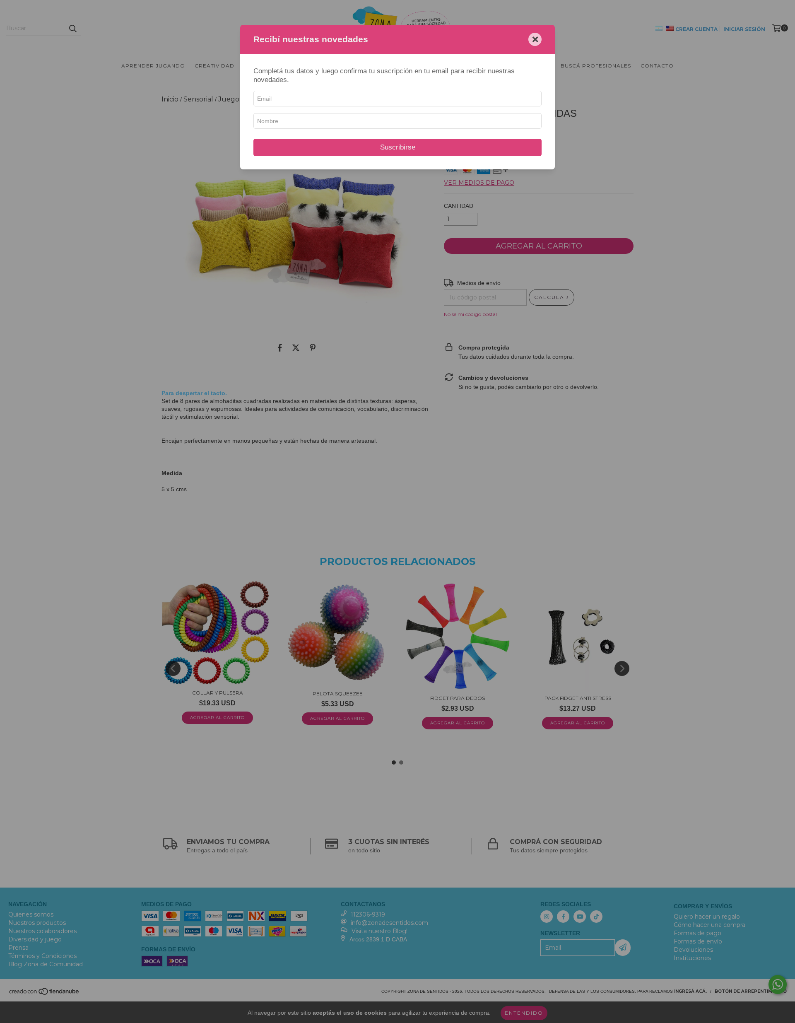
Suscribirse (397, 147)
